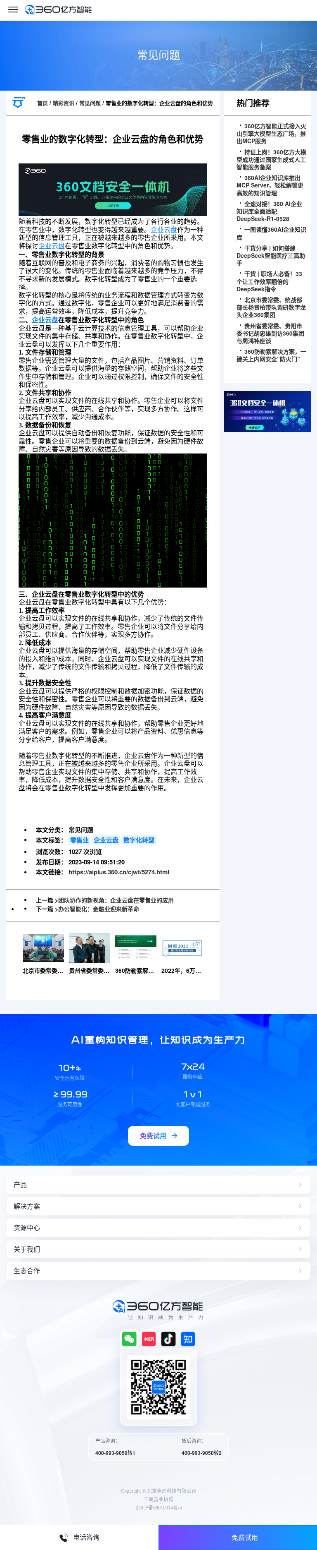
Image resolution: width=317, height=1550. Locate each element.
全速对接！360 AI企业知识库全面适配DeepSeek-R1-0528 (269, 211)
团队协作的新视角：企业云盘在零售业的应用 (116, 900)
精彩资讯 (63, 103)
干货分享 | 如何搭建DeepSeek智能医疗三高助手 (271, 255)
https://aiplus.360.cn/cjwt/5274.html (119, 871)
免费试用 (245, 1537)
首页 (42, 103)
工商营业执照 (158, 1499)
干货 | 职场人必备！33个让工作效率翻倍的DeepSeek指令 (269, 281)
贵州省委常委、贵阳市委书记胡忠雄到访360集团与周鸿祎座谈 (270, 333)
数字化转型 (138, 840)
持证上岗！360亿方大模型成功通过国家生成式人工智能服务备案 (271, 159)
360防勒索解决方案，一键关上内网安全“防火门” (271, 355)
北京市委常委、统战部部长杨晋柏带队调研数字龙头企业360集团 (271, 307)
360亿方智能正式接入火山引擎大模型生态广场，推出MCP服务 (271, 133)
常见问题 (90, 103)
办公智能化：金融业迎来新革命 (98, 909)
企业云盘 (164, 229)
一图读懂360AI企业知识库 (271, 233)
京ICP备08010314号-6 (158, 1508)
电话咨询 (86, 1537)
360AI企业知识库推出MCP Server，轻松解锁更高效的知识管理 (270, 185)
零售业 (79, 840)
